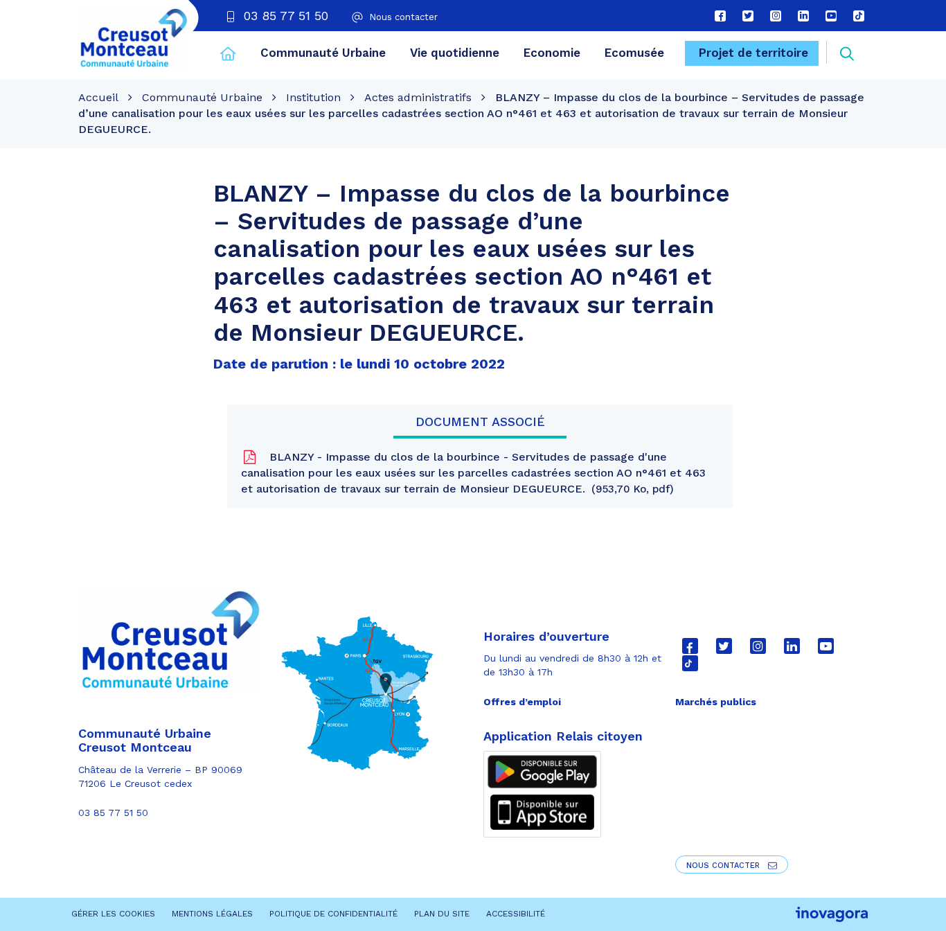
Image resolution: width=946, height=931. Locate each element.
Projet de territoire (753, 53)
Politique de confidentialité (333, 914)
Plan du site (442, 914)
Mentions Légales (212, 914)
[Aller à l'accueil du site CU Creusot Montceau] (133, 38)
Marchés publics (715, 701)
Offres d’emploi (522, 701)
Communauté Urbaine (323, 53)
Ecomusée (634, 53)
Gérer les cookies (113, 914)
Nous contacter (724, 865)
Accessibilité (515, 914)
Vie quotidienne (454, 53)
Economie (552, 53)
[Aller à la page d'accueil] (228, 55)
